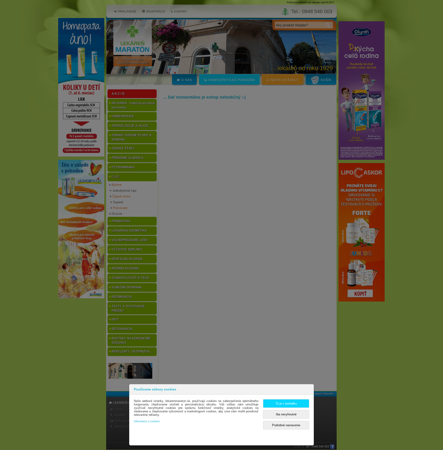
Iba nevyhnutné (286, 414)
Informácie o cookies (147, 421)
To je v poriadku (286, 403)
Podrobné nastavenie (286, 425)
